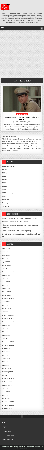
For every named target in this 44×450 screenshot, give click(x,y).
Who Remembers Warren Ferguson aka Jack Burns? (22, 118)
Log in (4, 427)
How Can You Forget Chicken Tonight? (23, 218)
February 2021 (7, 372)
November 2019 (8, 405)
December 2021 (8, 342)
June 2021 (6, 358)
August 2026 (6, 248)
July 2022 (5, 328)
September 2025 (8, 272)
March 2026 (6, 265)
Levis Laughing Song (23, 231)
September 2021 (8, 352)
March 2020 (6, 398)
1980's (4, 183)
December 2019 (8, 402)
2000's (4, 189)
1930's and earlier (8, 166)
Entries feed (6, 431)
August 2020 (7, 385)
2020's (4, 196)
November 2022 (8, 318)
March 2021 (6, 368)
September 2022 (8, 322)
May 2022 (5, 332)
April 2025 (6, 288)
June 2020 (6, 392)
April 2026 (6, 262)
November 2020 (8, 378)
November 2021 (8, 345)
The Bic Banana (22, 222)
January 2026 (7, 268)
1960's (4, 176)
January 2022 (7, 338)
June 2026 (6, 255)
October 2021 (7, 348)
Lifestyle (5, 199)
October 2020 (7, 382)
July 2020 (6, 388)
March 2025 (6, 292)
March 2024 (6, 295)
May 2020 (6, 395)
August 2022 (6, 325)
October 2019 (7, 408)
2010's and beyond (9, 193)
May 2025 (5, 285)
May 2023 (5, 305)
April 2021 (6, 365)
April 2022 (6, 335)
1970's (4, 179)
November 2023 (8, 298)
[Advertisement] (22, 53)
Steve (16, 122)
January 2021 (7, 375)
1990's (4, 186)
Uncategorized (22, 114)
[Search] (42, 28)
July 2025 (5, 278)
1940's (4, 169)
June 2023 (6, 302)
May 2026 (5, 258)
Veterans (5, 206)
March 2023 (6, 308)
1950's (4, 173)
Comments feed (8, 435)
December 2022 (8, 315)
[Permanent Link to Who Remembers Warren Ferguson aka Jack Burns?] (22, 99)
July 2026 (5, 252)
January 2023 (7, 312)
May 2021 (5, 362)
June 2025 (6, 282)
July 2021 (5, 355)
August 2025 (6, 275)
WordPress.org (7, 439)
